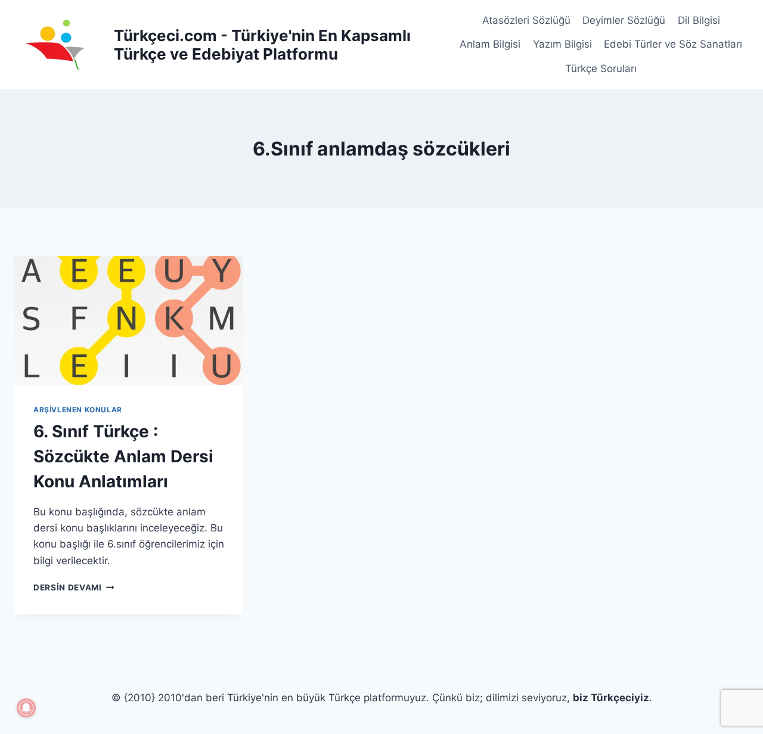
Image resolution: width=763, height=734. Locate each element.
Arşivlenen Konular (77, 409)
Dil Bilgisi (699, 20)
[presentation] (128, 320)
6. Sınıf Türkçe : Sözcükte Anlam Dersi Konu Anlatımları (123, 456)
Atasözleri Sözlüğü (526, 20)
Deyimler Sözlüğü (623, 20)
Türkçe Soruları (601, 68)
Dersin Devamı (73, 587)
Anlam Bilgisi (490, 44)
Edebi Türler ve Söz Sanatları (673, 44)
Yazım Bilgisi (562, 44)
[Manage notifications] (26, 707)
